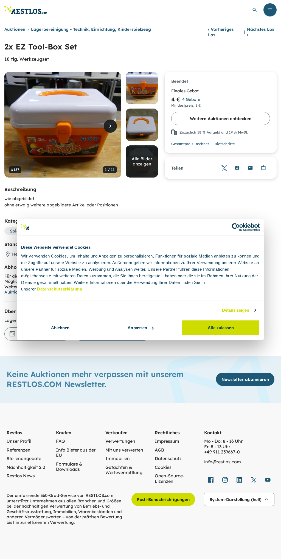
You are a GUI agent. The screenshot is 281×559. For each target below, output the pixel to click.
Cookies (163, 467)
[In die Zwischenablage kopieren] (263, 168)
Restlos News (21, 475)
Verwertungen (120, 441)
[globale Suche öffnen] (254, 9)
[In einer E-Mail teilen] (250, 168)
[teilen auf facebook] (210, 480)
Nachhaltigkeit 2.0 (26, 467)
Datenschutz (168, 458)
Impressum (167, 441)
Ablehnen (60, 327)
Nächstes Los (260, 32)
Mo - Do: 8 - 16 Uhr (223, 441)
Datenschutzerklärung (59, 288)
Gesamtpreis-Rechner (190, 144)
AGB (159, 450)
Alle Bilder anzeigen (142, 161)
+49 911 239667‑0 (222, 452)
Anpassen (137, 327)
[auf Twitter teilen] (224, 168)
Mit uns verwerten (124, 450)
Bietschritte (225, 144)
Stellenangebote (24, 458)
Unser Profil (19, 441)
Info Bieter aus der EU (75, 452)
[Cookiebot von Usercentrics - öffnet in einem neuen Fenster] (236, 227)
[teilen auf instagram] (225, 480)
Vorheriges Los (221, 32)
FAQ (60, 441)
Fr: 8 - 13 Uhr (217, 446)
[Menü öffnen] (270, 9)
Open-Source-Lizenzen (169, 478)
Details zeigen (235, 310)
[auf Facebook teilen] (237, 168)
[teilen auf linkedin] (239, 480)
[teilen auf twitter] (253, 480)
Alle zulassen (221, 327)
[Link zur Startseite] (25, 10)
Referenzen (18, 450)
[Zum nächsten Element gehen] (110, 126)
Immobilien (117, 458)
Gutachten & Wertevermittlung (123, 470)
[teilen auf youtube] (267, 480)
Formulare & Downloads (69, 466)
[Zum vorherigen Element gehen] (15, 126)
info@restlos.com (222, 461)
